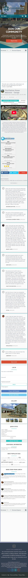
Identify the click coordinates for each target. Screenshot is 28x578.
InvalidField (9, 345)
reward (6, 464)
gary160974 (8, 264)
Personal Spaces (4, 94)
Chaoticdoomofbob (11, 286)
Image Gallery (21, 102)
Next (21, 420)
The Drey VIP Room (7, 488)
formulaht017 (3, 459)
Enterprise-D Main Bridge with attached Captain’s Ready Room (15, 495)
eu (20, 457)
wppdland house (17, 464)
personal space (11, 97)
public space (22, 462)
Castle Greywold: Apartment (9, 481)
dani (17, 457)
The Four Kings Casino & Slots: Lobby (15, 474)
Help (8, 575)
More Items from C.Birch (14, 469)
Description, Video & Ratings (10, 100)
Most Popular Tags (14, 453)
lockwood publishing (22, 460)
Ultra (7, 310)
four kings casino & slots (11, 459)
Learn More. (9, 86)
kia (7, 460)
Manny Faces (9, 249)
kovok (9, 460)
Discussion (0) (14, 104)
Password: (3, 377)
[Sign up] (26, 16)
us (16, 97)
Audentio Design (18, 567)
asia (4, 97)
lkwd (12, 460)
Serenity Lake (6, 502)
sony (9, 464)
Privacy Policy (22, 575)
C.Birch (17, 94)
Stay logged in (5, 386)
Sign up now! (14, 362)
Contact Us (4, 575)
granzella (22, 459)
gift (19, 459)
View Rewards (14, 447)
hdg (2, 460)
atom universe (13, 457)
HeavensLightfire (10, 206)
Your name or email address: (7, 371)
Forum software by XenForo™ (14, 562)
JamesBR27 (8, 355)
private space (16, 462)
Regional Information (9, 102)
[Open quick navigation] (25, 50)
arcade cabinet (4, 457)
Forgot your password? (5, 381)
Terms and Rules (14, 575)
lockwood (15, 460)
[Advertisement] (14, 67)
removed (3, 464)
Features (23, 100)
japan (4, 460)
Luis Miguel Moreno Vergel (13, 219)
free (18, 459)
